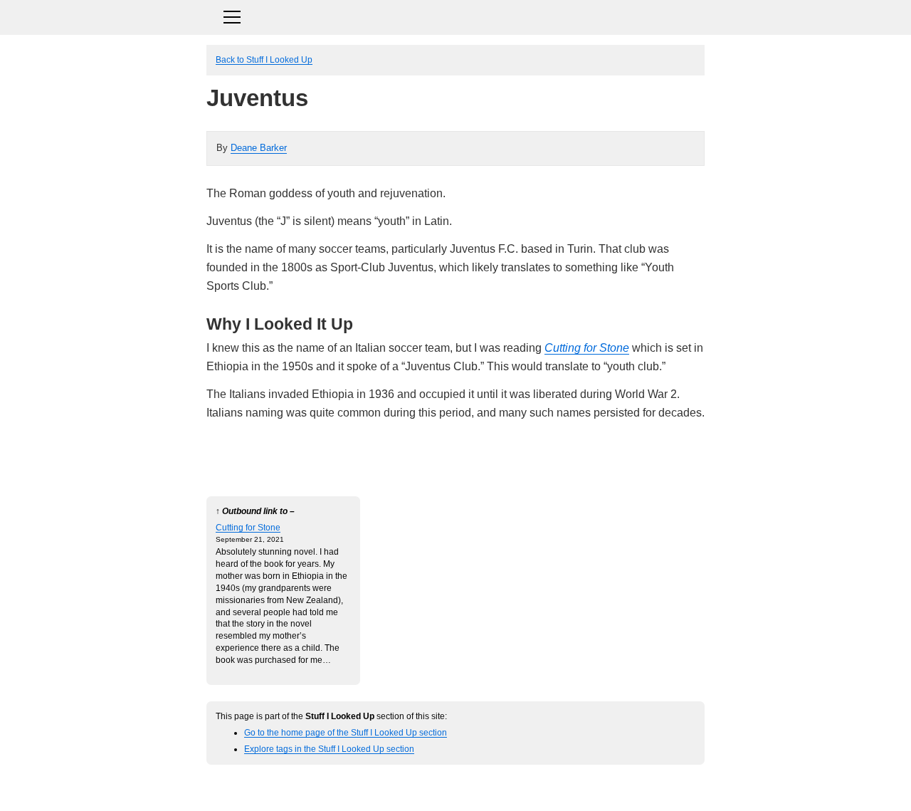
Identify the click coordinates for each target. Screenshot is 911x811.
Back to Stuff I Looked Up (264, 59)
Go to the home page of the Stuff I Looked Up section (345, 732)
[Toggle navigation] (455, 15)
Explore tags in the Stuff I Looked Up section (329, 748)
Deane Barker (259, 147)
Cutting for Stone (586, 348)
